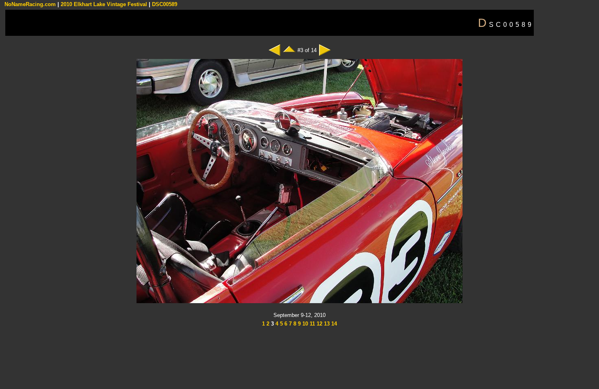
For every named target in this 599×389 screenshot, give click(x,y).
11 (311, 324)
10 (304, 324)
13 (326, 324)
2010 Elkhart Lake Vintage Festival (104, 4)
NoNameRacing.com (30, 4)
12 (318, 324)
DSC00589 (164, 4)
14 (333, 324)
